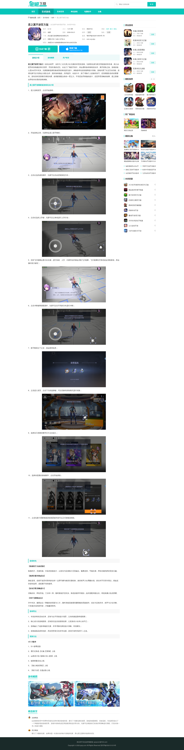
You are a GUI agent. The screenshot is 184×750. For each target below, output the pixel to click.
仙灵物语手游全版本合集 (132, 173)
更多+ (154, 136)
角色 (115, 29)
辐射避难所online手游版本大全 (132, 166)
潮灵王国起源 (128, 130)
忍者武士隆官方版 (128, 109)
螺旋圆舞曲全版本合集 (131, 161)
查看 (108, 32)
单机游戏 (74, 11)
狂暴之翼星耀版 (139, 49)
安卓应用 (60, 11)
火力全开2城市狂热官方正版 (128, 95)
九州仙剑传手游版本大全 (149, 173)
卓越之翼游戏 (138, 31)
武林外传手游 (151, 109)
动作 (52, 17)
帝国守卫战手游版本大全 (149, 166)
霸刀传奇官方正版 (151, 95)
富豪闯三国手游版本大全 (131, 149)
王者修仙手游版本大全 (148, 161)
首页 (33, 11)
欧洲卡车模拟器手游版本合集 (149, 169)
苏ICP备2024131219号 (108, 745)
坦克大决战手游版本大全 (148, 149)
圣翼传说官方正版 (140, 40)
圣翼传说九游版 (139, 68)
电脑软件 (87, 11)
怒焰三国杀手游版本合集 (132, 169)
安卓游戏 (46, 11)
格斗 (111, 29)
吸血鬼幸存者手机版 (139, 95)
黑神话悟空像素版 (139, 109)
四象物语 (144, 130)
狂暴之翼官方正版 (140, 59)
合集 (99, 11)
